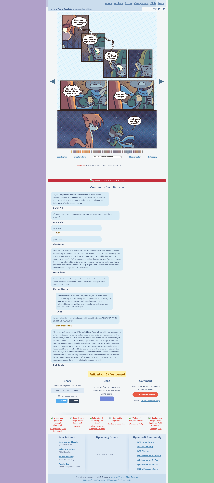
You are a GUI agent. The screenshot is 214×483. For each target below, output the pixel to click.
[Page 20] (106, 151)
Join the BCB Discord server (107, 398)
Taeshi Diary (65, 463)
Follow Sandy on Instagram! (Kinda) (98, 423)
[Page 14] (95, 151)
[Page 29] (122, 151)
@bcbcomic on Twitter (147, 464)
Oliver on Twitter (67, 449)
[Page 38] (139, 151)
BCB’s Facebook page (150, 400)
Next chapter (135, 156)
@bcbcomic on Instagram (149, 455)
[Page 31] (126, 151)
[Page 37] (137, 151)
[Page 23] (111, 151)
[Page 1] (71, 151)
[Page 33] (130, 151)
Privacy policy (126, 480)
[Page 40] (142, 151)
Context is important (116, 420)
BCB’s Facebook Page (147, 468)
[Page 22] (109, 151)
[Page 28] (120, 151)
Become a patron (147, 394)
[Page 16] (99, 151)
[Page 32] (128, 152)
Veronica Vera (116, 477)
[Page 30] (124, 151)
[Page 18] (102, 151)
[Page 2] (73, 151)
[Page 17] (100, 151)
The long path (157, 423)
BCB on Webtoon (145, 442)
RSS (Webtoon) (113, 480)
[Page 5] (79, 151)
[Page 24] (113, 151)
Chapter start (80, 156)
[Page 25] (115, 151)
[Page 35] (133, 151)
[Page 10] (88, 151)
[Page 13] (93, 151)
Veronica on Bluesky (68, 441)
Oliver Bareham (132, 477)
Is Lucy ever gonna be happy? (58, 424)
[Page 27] (119, 151)
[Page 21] (108, 151)
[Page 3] (75, 151)
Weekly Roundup (145, 446)
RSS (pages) (87, 480)
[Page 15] (97, 151)
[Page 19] (104, 151)
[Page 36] (135, 151)
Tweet (63, 400)
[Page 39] (140, 151)
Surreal (80, 421)
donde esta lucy (66, 456)
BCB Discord (143, 451)
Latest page (153, 156)
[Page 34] (131, 151)
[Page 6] (80, 151)
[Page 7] (82, 151)
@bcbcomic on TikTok (147, 459)
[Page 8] (84, 151)
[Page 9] (86, 151)
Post (76, 400)
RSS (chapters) (99, 480)
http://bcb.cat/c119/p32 (67, 390)
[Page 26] (117, 151)
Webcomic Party (137, 420)
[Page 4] (77, 151)
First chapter (61, 156)
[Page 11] (89, 151)
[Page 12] (91, 151)
